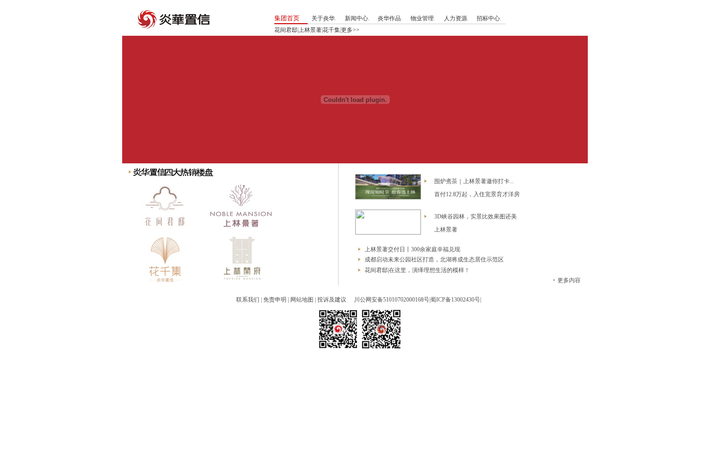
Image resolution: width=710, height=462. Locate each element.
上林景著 (310, 30)
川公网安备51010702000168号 (391, 299)
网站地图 (301, 299)
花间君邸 (286, 30)
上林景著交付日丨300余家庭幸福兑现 (412, 249)
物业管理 (422, 18)
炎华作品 (389, 18)
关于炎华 (323, 18)
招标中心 (488, 18)
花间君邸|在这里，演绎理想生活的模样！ (417, 270)
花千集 (331, 30)
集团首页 (286, 18)
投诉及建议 (331, 299)
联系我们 (247, 299)
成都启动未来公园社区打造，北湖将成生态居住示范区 (434, 259)
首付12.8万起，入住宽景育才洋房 (477, 194)
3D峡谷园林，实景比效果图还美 (475, 216)
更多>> (350, 30)
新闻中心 (356, 18)
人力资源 (455, 18)
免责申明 (274, 299)
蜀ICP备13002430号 (455, 299)
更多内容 (569, 280)
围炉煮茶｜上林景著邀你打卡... (474, 181)
